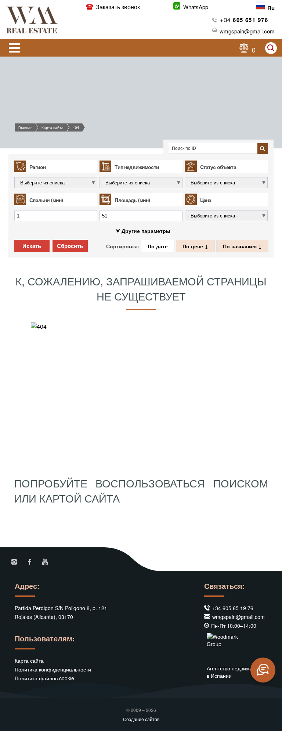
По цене (193, 246)
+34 (244, 20)
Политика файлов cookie (44, 678)
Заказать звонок (117, 7)
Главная (25, 127)
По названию (240, 246)
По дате (158, 246)
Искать (31, 246)
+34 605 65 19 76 (232, 608)
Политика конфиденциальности (53, 669)
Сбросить (70, 246)
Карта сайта (52, 127)
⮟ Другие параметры (143, 230)
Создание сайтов (141, 719)
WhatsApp (195, 7)
